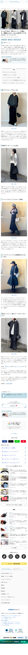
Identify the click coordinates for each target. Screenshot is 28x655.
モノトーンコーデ (18, 39)
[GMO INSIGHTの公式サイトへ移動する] (14, 609)
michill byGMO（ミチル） (5, 8)
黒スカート (10, 39)
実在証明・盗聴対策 (4, 620)
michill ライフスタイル (23, 544)
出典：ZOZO (14, 128)
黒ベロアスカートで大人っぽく (10, 72)
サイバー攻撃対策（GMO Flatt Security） (7, 623)
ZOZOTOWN (4, 39)
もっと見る (14, 547)
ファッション (14, 8)
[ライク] (26, 1)
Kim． (26, 487)
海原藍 (26, 517)
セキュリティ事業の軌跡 (5, 625)
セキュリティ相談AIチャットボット (6, 618)
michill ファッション (7, 42)
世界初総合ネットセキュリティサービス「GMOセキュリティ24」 (11, 615)
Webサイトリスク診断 (11, 617)
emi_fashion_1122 (24, 494)
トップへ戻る (13, 433)
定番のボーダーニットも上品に (10, 74)
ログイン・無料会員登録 (14, 563)
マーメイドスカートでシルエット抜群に (12, 77)
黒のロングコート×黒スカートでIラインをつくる (14, 82)
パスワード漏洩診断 (4, 617)
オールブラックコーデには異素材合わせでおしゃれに (15, 80)
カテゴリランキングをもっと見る (14, 504)
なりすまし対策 (17, 623)
